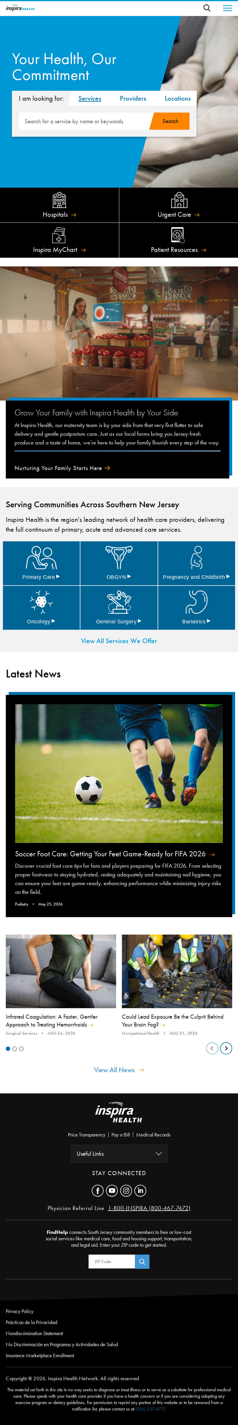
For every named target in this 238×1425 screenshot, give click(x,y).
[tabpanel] (61, 986)
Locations (178, 98)
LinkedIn (140, 1191)
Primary (41, 577)
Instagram (126, 1191)
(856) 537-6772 (150, 1409)
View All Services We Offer (119, 641)
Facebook (98, 1191)
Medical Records (153, 1134)
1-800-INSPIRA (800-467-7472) (149, 1208)
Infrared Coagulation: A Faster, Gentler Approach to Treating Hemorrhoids (52, 1020)
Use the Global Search (210, 8)
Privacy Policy (19, 1311)
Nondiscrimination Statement (34, 1333)
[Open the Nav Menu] (224, 8)
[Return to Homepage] (20, 8)
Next (226, 1048)
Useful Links (90, 1153)
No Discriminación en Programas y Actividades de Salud (62, 1344)
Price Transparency (86, 1134)
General (119, 622)
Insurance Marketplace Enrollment (40, 1355)
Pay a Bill (120, 1134)
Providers (133, 98)
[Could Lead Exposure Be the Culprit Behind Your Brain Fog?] (177, 971)
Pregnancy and (196, 577)
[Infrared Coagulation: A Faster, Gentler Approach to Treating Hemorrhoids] (61, 971)
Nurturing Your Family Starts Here (58, 468)
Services (89, 98)
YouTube (112, 1191)
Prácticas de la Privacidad (31, 1322)
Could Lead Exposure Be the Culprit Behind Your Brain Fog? (172, 1020)
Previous (212, 1048)
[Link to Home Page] (119, 1117)
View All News (114, 1070)
